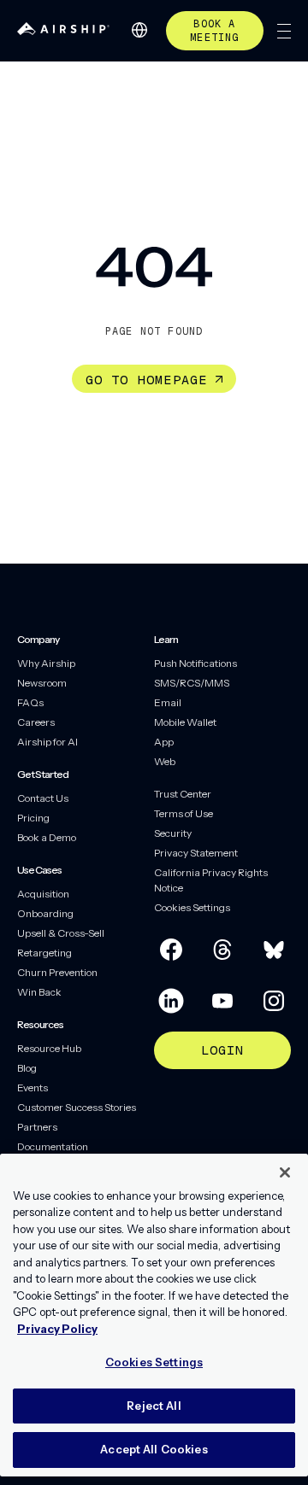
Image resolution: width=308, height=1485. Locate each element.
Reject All (154, 1405)
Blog (27, 1067)
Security (173, 833)
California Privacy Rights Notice (211, 880)
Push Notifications (195, 663)
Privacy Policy (57, 1329)
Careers (36, 722)
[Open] (284, 31)
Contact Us (42, 798)
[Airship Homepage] (63, 30)
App (164, 741)
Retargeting (44, 952)
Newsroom (42, 682)
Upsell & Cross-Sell (60, 933)
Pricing (33, 817)
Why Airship (46, 663)
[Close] (285, 1172)
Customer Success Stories (76, 1107)
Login (223, 1050)
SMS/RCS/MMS (191, 682)
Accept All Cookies (153, 1449)
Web (164, 761)
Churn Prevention (57, 972)
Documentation (52, 1146)
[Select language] (139, 30)
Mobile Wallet (185, 722)
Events (32, 1087)
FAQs (30, 702)
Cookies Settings (192, 907)
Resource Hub (49, 1048)
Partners (37, 1126)
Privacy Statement (196, 852)
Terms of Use (183, 813)
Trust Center (182, 793)
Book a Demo (46, 837)
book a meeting (214, 30)
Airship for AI (47, 741)
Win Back (39, 991)
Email (167, 702)
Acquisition (43, 893)
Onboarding (45, 913)
